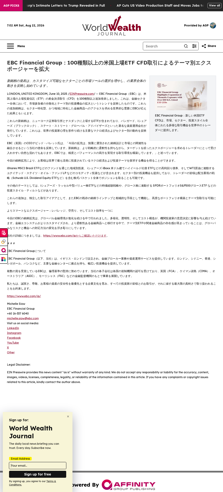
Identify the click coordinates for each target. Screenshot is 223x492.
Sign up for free (37, 474)
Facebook (14, 338)
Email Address (20, 458)
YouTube (13, 342)
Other (11, 352)
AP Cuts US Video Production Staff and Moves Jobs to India (165, 5)
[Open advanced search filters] (194, 46)
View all (214, 5)
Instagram (14, 333)
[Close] (68, 416)
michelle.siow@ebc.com (23, 318)
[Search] (186, 46)
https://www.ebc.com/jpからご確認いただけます (74, 235)
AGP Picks (11, 5)
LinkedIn (13, 328)
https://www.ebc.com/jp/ (24, 296)
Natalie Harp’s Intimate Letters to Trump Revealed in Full (58, 5)
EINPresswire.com (82, 93)
